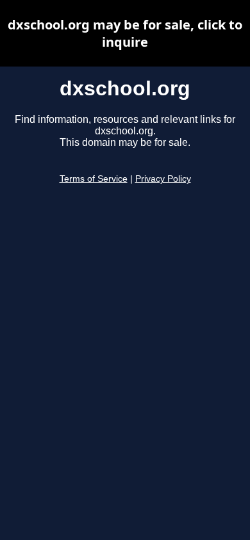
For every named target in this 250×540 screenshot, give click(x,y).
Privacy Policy (163, 179)
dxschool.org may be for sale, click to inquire (125, 33)
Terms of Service (94, 179)
